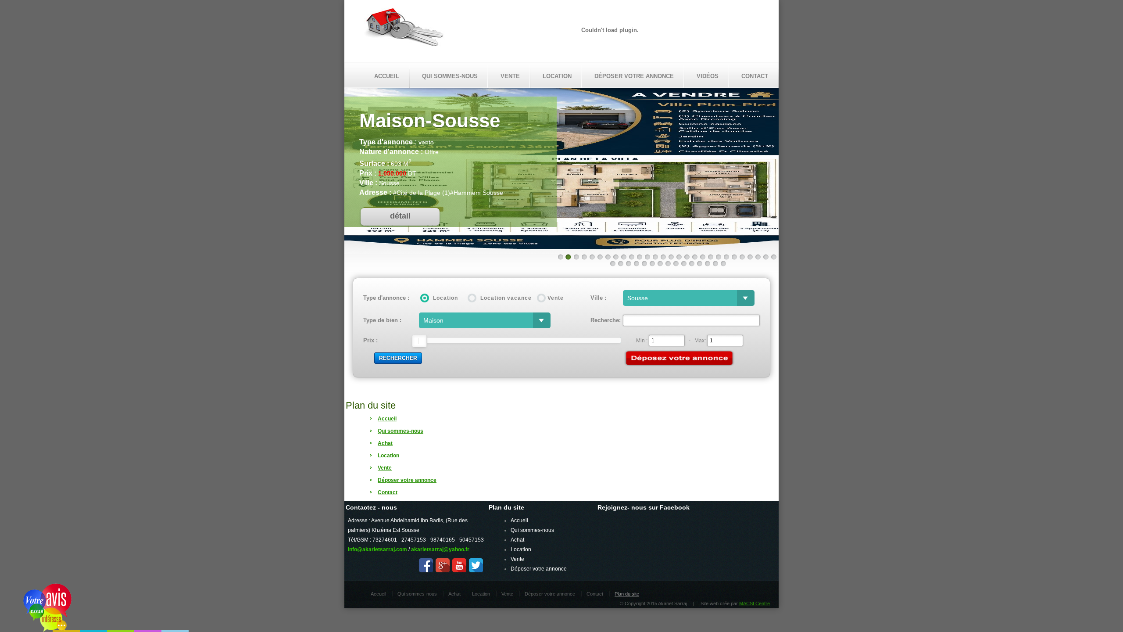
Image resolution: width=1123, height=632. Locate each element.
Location (557, 76)
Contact (754, 76)
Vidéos (708, 76)
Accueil (386, 76)
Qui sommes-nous (450, 76)
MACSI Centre (754, 603)
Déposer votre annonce (634, 76)
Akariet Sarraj (404, 29)
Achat (517, 540)
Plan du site (627, 593)
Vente (510, 76)
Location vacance (506, 298)
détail (400, 216)
